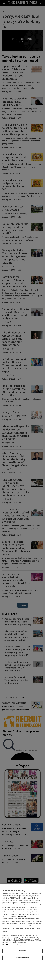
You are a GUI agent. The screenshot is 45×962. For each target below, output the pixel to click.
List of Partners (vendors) (11, 945)
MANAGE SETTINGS (22, 958)
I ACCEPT (22, 951)
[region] (22, 923)
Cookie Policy (21, 916)
